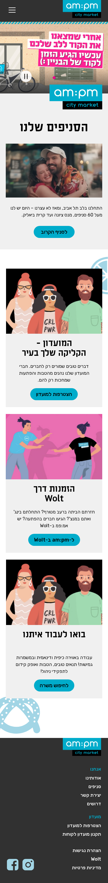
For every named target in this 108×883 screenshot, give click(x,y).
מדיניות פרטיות (86, 867)
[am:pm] (82, 9)
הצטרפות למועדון (54, 394)
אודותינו (93, 778)
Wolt (96, 859)
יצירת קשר (90, 795)
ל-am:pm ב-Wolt (54, 540)
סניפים (94, 786)
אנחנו (95, 769)
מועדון (95, 816)
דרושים (94, 803)
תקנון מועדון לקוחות (81, 834)
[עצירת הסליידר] (26, 76)
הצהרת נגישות (87, 850)
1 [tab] (54, 77)
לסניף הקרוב (54, 232)
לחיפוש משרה (54, 685)
